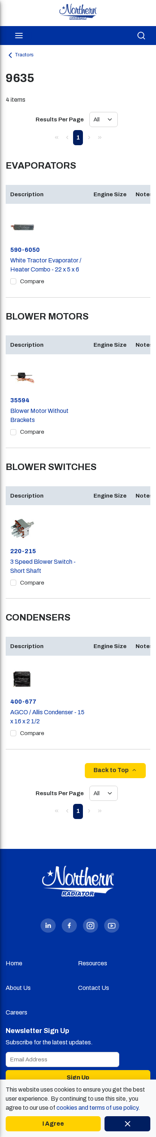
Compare (32, 281)
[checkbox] (13, 281)
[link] (56, 137)
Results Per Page (60, 119)
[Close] (127, 1123)
